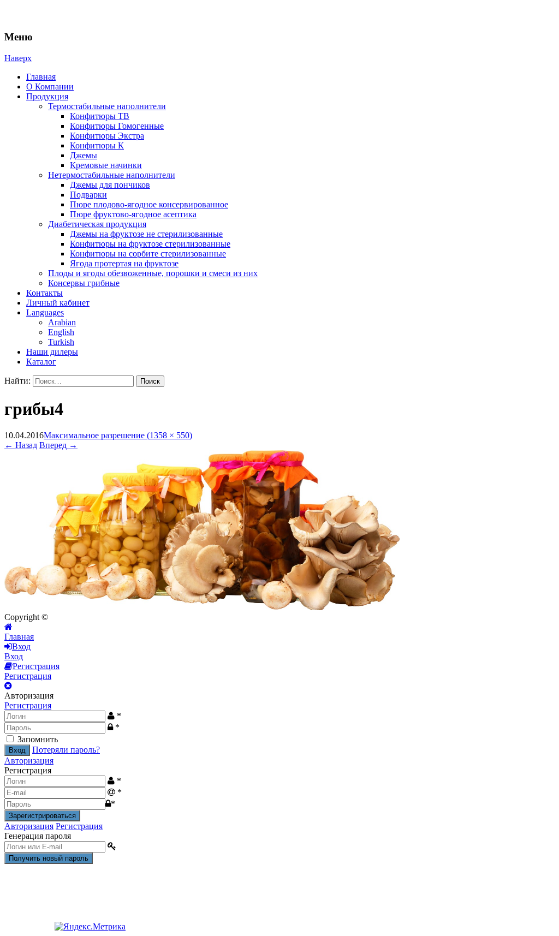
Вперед (58, 445)
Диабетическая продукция (97, 224)
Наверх (18, 58)
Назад (20, 445)
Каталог (41, 361)
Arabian (62, 322)
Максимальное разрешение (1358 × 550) (118, 435)
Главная (41, 76)
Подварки (88, 194)
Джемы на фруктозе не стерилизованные (146, 234)
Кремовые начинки (106, 165)
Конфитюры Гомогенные (117, 125)
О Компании (50, 86)
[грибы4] (202, 607)
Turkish (61, 342)
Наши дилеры (52, 351)
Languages (45, 312)
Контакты (44, 292)
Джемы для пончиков (110, 184)
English (61, 332)
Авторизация (28, 760)
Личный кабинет (58, 302)
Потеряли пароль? (66, 749)
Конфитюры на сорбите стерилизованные (148, 253)
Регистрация (27, 705)
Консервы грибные (84, 283)
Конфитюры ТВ (99, 116)
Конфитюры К (97, 145)
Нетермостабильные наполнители (111, 175)
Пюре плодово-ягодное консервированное (149, 204)
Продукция (47, 96)
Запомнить (37, 739)
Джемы (83, 155)
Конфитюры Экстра (107, 135)
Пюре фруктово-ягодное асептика (133, 214)
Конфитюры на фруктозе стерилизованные (150, 243)
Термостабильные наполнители (107, 106)
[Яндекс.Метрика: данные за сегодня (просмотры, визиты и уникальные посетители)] (90, 927)
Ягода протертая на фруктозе (124, 263)
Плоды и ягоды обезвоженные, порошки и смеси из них (153, 273)
